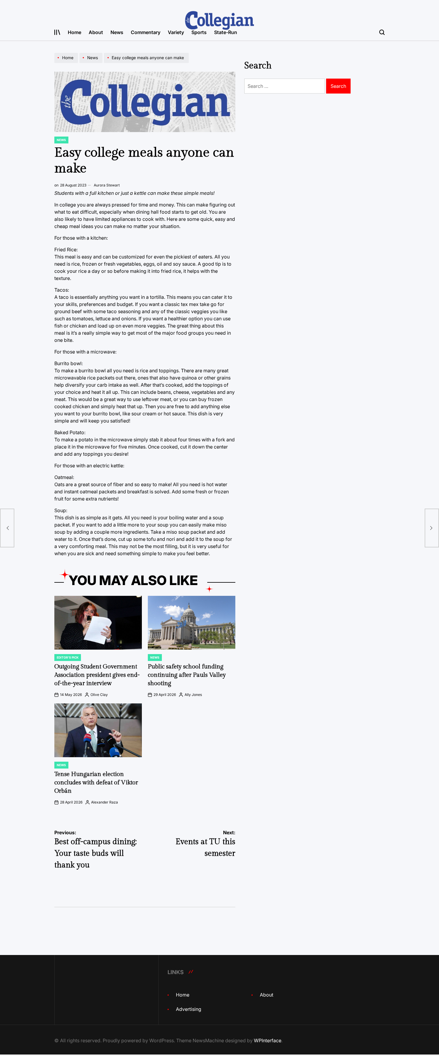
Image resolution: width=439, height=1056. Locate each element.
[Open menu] (57, 32)
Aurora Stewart (107, 185)
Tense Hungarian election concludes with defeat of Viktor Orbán (96, 783)
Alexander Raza (104, 802)
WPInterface (267, 1040)
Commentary (145, 32)
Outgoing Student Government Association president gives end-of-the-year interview (97, 675)
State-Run (225, 32)
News (116, 32)
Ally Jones (193, 694)
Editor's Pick (68, 657)
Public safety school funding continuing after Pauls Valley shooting (187, 675)
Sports (199, 32)
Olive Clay (99, 694)
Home (74, 32)
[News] (91, 62)
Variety (176, 32)
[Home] (66, 62)
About (96, 32)
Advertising (188, 1009)
